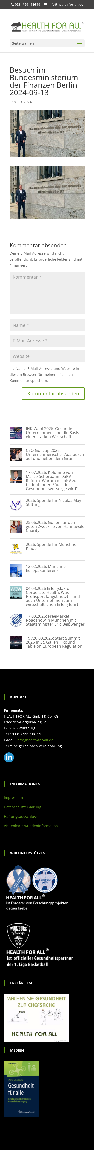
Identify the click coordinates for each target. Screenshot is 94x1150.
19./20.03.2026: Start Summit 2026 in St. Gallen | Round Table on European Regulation (54, 642)
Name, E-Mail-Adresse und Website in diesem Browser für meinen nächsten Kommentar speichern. (44, 374)
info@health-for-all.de (34, 740)
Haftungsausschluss (21, 816)
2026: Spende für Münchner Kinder (52, 546)
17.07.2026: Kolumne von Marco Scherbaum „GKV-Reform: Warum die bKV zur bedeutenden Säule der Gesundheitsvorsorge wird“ (52, 480)
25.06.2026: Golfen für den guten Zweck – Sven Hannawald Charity (55, 526)
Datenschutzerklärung (22, 807)
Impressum (13, 797)
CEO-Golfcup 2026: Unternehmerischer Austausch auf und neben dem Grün (55, 454)
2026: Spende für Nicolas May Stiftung (53, 502)
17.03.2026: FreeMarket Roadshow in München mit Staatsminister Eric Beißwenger (55, 620)
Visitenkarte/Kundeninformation (31, 825)
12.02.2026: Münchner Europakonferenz (46, 568)
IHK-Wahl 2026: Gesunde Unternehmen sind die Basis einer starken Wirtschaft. (52, 432)
